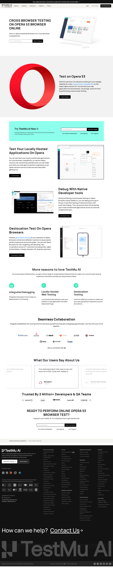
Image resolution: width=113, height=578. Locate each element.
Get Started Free (105, 6)
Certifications (83, 467)
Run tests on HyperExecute (83, 509)
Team (99, 492)
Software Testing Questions (84, 482)
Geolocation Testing (16, 255)
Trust (99, 488)
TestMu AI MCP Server (85, 520)
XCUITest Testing (84, 456)
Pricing (48, 6)
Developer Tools (65, 215)
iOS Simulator (64, 480)
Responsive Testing (48, 500)
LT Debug (45, 490)
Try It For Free (15, 175)
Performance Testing (48, 485)
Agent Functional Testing (49, 464)
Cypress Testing (65, 497)
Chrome (63, 465)
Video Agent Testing (48, 466)
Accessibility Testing (48, 498)
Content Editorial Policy (104, 475)
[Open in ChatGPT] (3, 473)
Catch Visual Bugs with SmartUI (85, 512)
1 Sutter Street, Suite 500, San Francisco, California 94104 (9, 500)
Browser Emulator (65, 484)
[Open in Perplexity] (7, 473)
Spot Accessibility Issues (86, 516)
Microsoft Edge (65, 469)
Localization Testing (48, 503)
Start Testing (64, 97)
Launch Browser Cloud (85, 506)
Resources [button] (33, 6)
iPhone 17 (63, 454)
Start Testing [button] (38, 41)
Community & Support (103, 469)
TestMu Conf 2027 (84, 462)
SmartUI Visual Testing (49, 505)
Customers (101, 460)
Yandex (63, 474)
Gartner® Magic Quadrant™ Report (102, 501)
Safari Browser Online (66, 467)
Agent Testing (47, 461)
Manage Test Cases (85, 518)
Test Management (48, 477)
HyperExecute (47, 483)
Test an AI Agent (84, 499)
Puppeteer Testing (66, 501)
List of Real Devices (66, 458)
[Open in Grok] (15, 473)
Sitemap (82, 491)
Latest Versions (84, 487)
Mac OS (63, 476)
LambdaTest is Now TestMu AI (103, 452)
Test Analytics (47, 509)
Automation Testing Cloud (48, 452)
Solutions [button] (24, 6)
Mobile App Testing (48, 479)
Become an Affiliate (103, 479)
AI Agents (41, 6)
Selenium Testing (65, 493)
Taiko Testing (64, 503)
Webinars (82, 471)
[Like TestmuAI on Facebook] (95, 564)
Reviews (100, 466)
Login (87, 6)
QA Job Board (83, 479)
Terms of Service (102, 482)
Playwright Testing (66, 499)
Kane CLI (45, 459)
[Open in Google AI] (20, 473)
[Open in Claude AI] (10, 473)
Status (81, 493)
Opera (63, 471)
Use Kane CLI (83, 504)
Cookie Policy (101, 486)
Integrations (46, 507)
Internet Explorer (65, 461)
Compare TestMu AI (48, 513)
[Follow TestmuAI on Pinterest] (110, 564)
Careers (100, 458)
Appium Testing (84, 452)
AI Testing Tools (84, 489)
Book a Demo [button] (95, 6)
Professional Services (48, 511)
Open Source (101, 473)
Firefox (63, 463)
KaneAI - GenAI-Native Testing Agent (48, 456)
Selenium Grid (64, 495)
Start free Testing (8, 461)
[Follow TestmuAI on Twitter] (98, 564)
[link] (7, 5)
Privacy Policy (101, 484)
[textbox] (21, 41)
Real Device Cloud (48, 474)
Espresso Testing (84, 454)
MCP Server (46, 470)
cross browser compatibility (82, 84)
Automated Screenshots (49, 494)
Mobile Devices (65, 478)
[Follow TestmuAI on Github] (107, 564)
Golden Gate (64, 486)
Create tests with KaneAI (86, 502)
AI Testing (45, 481)
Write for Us (101, 477)
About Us (100, 456)
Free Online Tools (84, 485)
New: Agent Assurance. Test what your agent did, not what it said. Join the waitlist (55, 2)
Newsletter (82, 469)
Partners (100, 471)
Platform (16, 6)
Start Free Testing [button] (92, 129)
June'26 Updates (102, 506)
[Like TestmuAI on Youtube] (104, 564)
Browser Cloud (47, 487)
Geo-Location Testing (49, 496)
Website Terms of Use (103, 490)
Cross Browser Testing (49, 472)
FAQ (81, 473)
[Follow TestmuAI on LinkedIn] (101, 564)
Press (99, 462)
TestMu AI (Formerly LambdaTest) (18, 441)
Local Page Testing (48, 492)
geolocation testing (22, 238)
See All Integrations (56, 348)
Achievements (101, 464)
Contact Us (101, 495)
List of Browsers (65, 456)
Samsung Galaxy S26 (66, 452)
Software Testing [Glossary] (84, 476)
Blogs (81, 464)
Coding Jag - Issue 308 (103, 504)
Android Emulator (65, 482)
